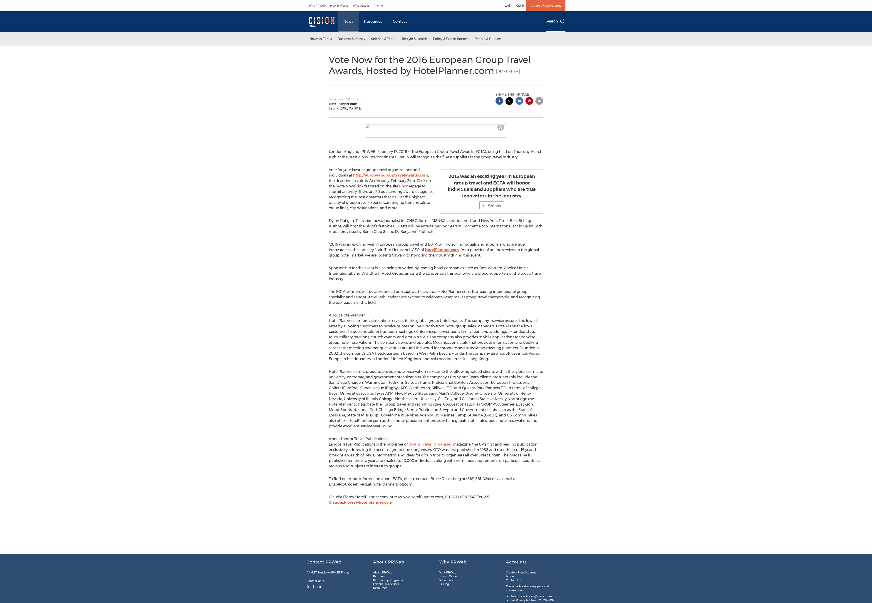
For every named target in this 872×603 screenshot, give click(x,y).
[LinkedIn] (319, 586)
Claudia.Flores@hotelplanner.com (360, 502)
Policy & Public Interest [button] (451, 39)
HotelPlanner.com (442, 250)
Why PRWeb (317, 5)
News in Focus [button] (321, 39)
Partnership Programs (388, 580)
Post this (494, 205)
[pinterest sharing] (529, 101)
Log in (510, 576)
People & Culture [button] (488, 39)
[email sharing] (539, 101)
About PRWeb (382, 572)
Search (552, 21)
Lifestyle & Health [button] (413, 39)
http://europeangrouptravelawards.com (390, 175)
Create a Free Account (546, 5)
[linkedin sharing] (519, 101)
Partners (379, 576)
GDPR (520, 5)
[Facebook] (314, 586)
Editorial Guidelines (386, 584)
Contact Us (314, 581)
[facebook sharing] (499, 101)
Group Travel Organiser (430, 444)
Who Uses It (361, 5)
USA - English (507, 71)
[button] (436, 126)
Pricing (378, 5)
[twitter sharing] (509, 101)
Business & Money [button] (351, 39)
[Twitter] (309, 586)
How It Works (339, 5)
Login (508, 5)
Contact (400, 21)
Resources (373, 21)
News (348, 21)
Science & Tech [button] (382, 39)
